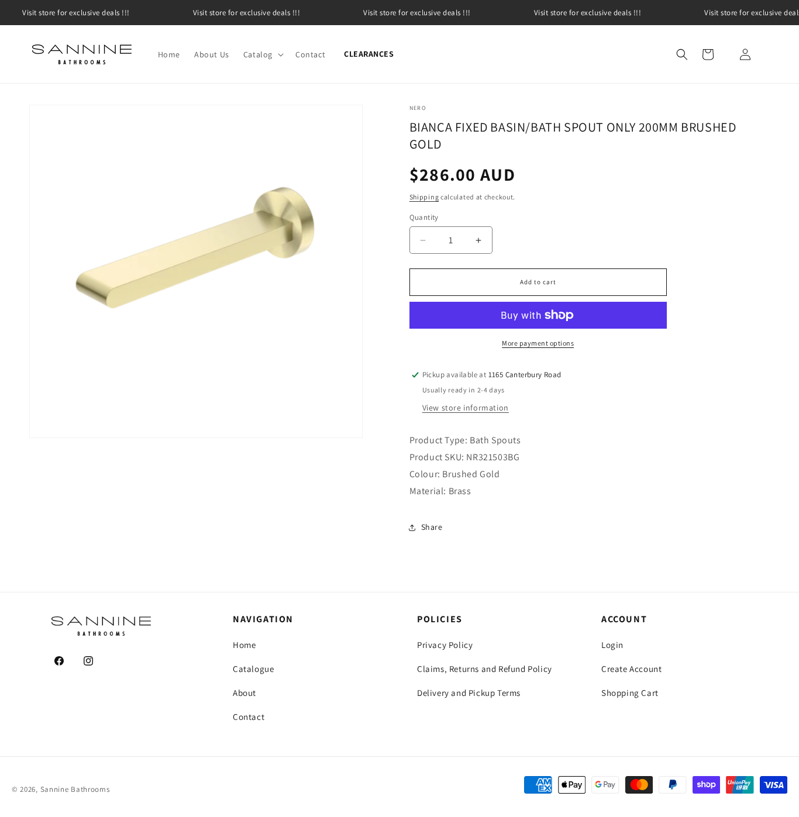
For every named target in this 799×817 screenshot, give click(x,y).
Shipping (424, 196)
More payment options (538, 343)
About (244, 692)
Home (244, 644)
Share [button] (432, 527)
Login (612, 644)
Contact (248, 716)
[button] (262, 54)
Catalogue (253, 668)
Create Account (631, 668)
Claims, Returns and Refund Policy (484, 668)
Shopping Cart (630, 692)
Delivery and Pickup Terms (469, 692)
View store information (465, 407)
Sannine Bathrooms (75, 789)
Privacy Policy (445, 644)
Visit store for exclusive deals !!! (247, 13)
